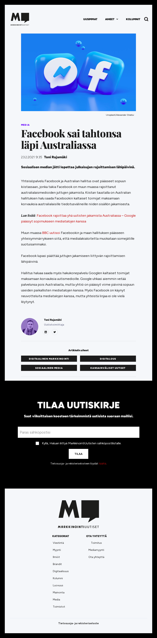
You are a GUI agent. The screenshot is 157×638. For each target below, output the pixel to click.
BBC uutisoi (51, 233)
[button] (111, 19)
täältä (102, 463)
